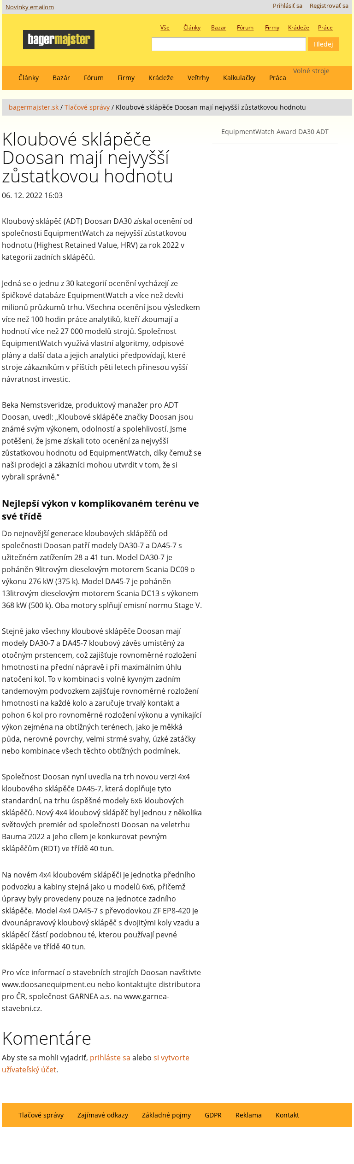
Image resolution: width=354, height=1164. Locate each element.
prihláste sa (110, 1058)
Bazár (61, 77)
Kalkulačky (239, 77)
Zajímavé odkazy (102, 1115)
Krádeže (161, 77)
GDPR (213, 1115)
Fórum (94, 77)
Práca (277, 77)
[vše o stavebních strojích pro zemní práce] (67, 36)
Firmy (126, 77)
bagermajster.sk (34, 107)
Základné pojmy (166, 1115)
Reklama (249, 1115)
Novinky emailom (30, 7)
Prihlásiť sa (287, 6)
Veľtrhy (198, 77)
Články (28, 77)
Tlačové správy (87, 107)
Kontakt (287, 1115)
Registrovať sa (329, 6)
